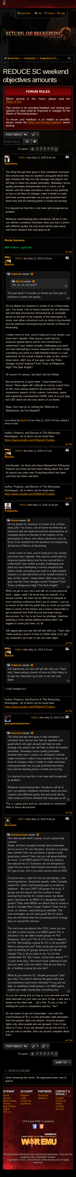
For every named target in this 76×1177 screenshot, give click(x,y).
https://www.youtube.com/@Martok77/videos (30, 440)
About (6, 1109)
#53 (19, 450)
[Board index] (38, 31)
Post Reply (14, 134)
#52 (19, 258)
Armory (7, 1103)
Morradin (11, 825)
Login (23, 1098)
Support (60, 1098)
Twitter (59, 1103)
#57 (22, 819)
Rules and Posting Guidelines (45, 122)
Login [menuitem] (62, 13)
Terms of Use (13, 101)
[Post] (20, 157)
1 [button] (37, 149)
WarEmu (42, 1098)
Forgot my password (25, 1102)
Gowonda (43, 1095)
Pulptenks (16, 274)
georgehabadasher (17, 723)
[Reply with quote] (67, 157)
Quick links (25, 13)
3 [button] (44, 149)
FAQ (40, 13)
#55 (19, 649)
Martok (9, 264)
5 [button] (52, 149)
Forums (7, 1098)
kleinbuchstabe (19, 834)
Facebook (61, 1101)
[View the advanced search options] (69, 58)
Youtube (60, 1106)
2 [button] (41, 149)
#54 (23, 505)
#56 (35, 717)
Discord (60, 1109)
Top (70, 252)
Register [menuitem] (51, 13)
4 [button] (48, 149)
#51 (23, 157)
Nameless (11, 163)
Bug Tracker (9, 1106)
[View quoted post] (32, 274)
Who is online (19, 1070)
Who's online (10, 1101)
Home (6, 1095)
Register (24, 1095)
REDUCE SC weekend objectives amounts (35, 76)
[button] (32, 149)
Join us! (7, 1111)
